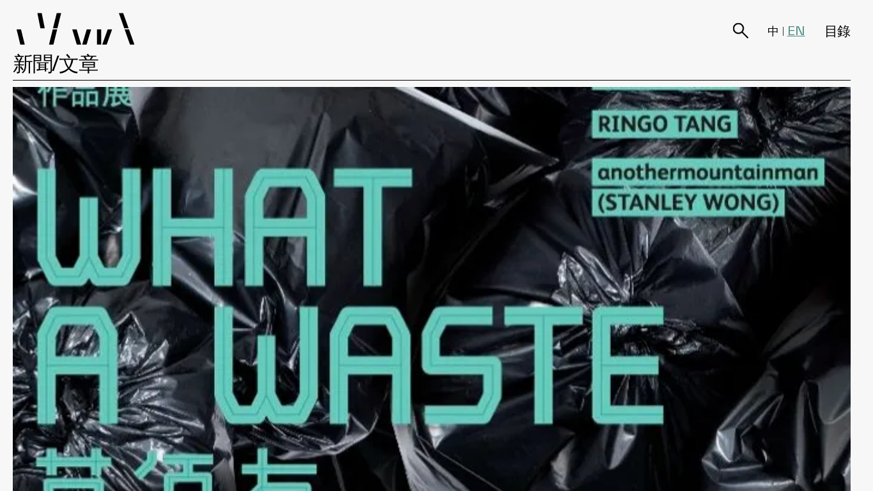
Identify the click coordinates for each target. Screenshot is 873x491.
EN (796, 30)
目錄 (837, 30)
